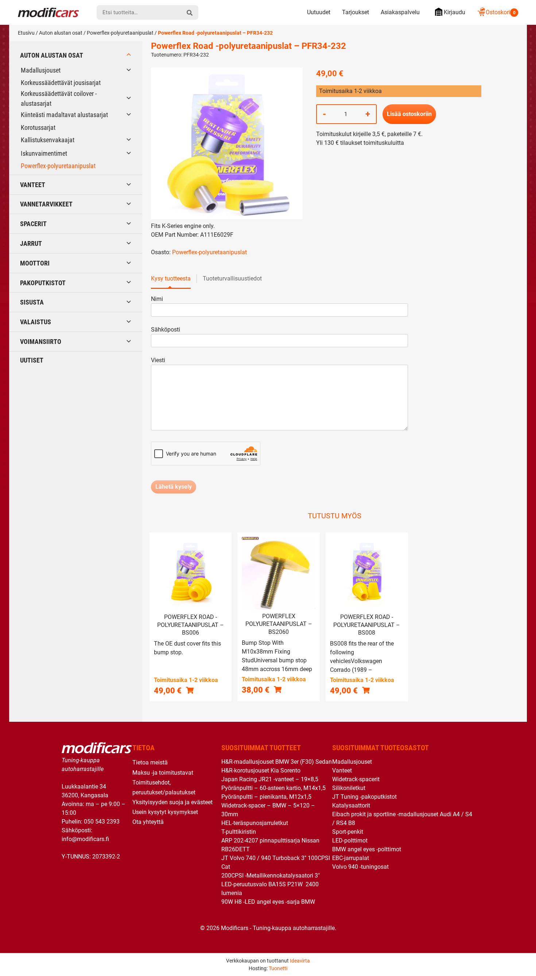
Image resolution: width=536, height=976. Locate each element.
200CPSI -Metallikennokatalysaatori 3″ (270, 875)
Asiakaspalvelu (400, 12)
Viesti (158, 360)
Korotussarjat (38, 127)
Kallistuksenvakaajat (47, 140)
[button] (190, 690)
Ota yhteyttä (148, 821)
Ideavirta (300, 961)
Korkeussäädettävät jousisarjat (61, 82)
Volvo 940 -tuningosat (360, 866)
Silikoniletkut (348, 788)
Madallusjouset (41, 70)
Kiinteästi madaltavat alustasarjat (64, 115)
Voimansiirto (40, 341)
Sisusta (32, 302)
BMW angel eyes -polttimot (366, 849)
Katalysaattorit (351, 805)
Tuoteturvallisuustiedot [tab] (232, 278)
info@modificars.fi (85, 839)
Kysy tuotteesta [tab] (171, 278)
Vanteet (32, 185)
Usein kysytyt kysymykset (165, 812)
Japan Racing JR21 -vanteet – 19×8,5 (269, 779)
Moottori (35, 263)
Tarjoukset (355, 12)
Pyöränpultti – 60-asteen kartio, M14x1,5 (273, 788)
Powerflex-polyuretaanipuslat (120, 33)
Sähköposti (165, 329)
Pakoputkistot (43, 283)
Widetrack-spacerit (356, 779)
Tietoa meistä (150, 762)
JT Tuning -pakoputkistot (364, 796)
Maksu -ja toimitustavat (162, 772)
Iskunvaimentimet (44, 153)
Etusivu (26, 33)
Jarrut (31, 243)
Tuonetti (278, 968)
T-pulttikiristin (238, 831)
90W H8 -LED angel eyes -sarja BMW (268, 901)
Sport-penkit (347, 831)
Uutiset (31, 360)
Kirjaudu (454, 12)
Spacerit (33, 224)
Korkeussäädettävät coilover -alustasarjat (59, 98)
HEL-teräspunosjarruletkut (254, 823)
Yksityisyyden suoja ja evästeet (172, 802)
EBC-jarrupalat (350, 858)
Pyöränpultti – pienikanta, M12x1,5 (266, 796)
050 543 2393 (102, 821)
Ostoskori (501, 12)
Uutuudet (318, 12)
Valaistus (35, 322)
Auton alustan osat (60, 33)
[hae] (189, 12)
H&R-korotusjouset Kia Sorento (260, 770)
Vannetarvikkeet (46, 204)
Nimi (157, 298)
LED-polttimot (350, 840)
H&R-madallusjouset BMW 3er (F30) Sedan (276, 761)
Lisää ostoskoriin (409, 114)
